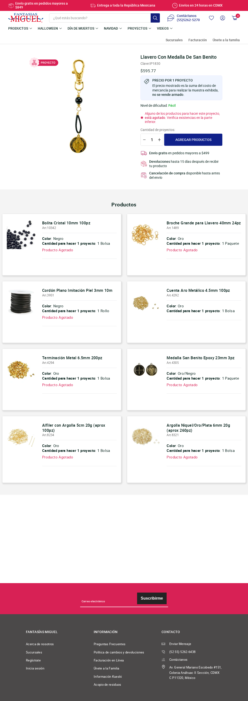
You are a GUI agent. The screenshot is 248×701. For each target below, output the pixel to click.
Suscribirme (152, 598)
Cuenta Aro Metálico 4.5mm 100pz (198, 290)
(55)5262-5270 (188, 20)
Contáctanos (178, 660)
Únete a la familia (226, 40)
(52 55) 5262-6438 (182, 652)
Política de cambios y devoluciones (119, 652)
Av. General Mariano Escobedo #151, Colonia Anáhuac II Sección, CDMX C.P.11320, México (195, 672)
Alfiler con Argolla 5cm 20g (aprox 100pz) (73, 428)
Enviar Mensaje (180, 644)
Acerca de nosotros (40, 644)
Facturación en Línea (109, 660)
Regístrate (33, 660)
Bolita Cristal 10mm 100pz (66, 223)
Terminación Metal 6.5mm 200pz (72, 357)
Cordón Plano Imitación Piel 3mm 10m (77, 290)
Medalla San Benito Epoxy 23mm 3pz (200, 357)
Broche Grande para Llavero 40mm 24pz (204, 223)
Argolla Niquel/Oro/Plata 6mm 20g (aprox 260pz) (198, 428)
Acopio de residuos (107, 685)
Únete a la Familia (106, 668)
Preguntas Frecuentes (109, 644)
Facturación (197, 40)
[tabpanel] (78, 106)
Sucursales (174, 40)
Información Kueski (108, 677)
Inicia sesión (35, 668)
